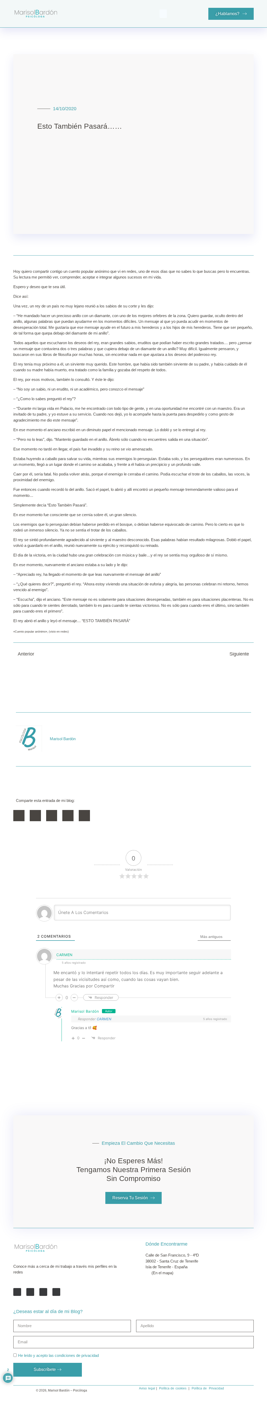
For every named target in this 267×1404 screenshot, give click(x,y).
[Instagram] (56, 1292)
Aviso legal (147, 1388)
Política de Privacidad (208, 1388)
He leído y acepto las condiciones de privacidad (58, 1355)
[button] (163, 13)
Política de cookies (172, 1388)
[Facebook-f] (17, 1292)
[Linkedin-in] (43, 1292)
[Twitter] (30, 1292)
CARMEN (104, 1019)
